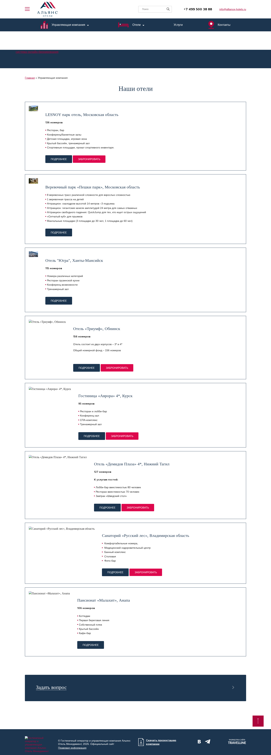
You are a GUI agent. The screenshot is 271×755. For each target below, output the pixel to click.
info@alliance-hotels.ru (232, 9)
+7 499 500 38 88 (198, 9)
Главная (30, 77)
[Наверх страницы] (258, 721)
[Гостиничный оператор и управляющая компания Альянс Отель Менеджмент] (47, 9)
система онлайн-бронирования (37, 51)
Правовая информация (72, 747)
